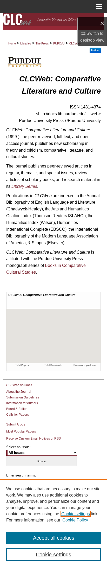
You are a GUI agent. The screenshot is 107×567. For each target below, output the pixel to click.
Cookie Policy (75, 520)
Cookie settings (75, 514)
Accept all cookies (53, 538)
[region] (53, 523)
